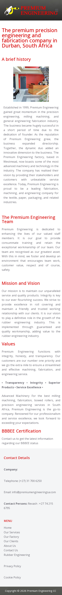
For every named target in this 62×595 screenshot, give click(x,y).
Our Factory (11, 537)
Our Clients (11, 541)
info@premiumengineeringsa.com (34, 492)
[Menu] (56, 10)
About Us (10, 546)
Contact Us (11, 550)
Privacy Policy (12, 566)
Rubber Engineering (17, 555)
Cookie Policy (12, 577)
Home (8, 528)
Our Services (12, 532)
